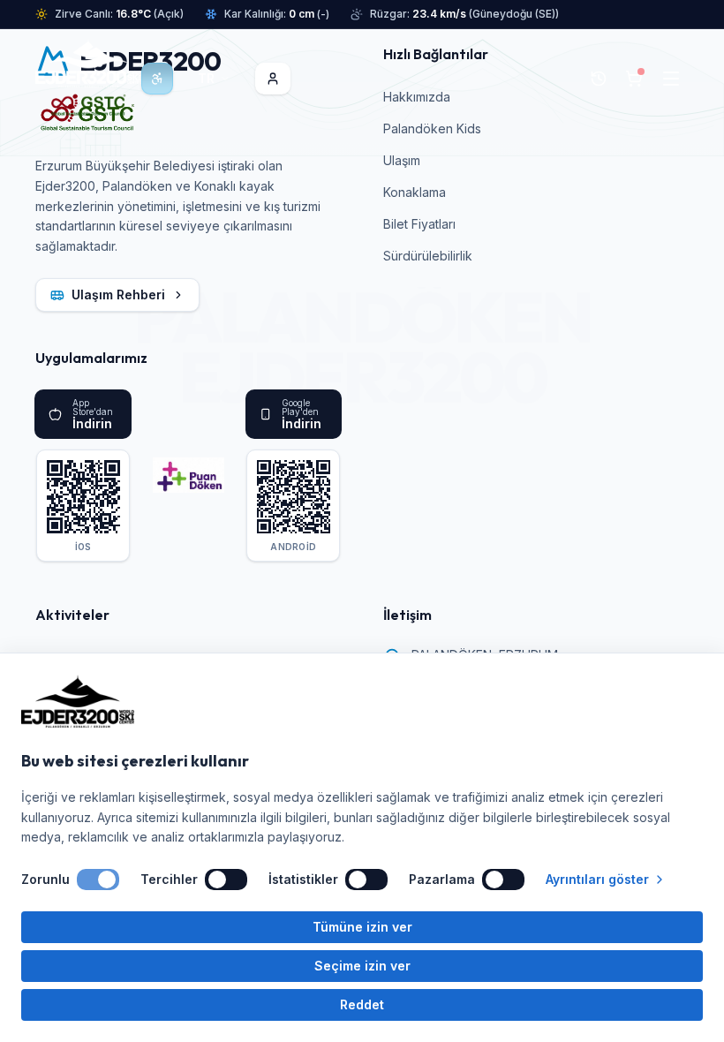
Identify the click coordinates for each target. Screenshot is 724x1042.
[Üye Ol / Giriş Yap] (272, 78)
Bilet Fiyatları (419, 223)
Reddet (362, 1004)
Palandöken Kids (432, 128)
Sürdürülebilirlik (427, 255)
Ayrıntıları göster (597, 879)
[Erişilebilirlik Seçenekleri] (157, 78)
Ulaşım (401, 160)
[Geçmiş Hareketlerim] (599, 78)
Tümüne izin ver (362, 926)
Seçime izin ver (362, 965)
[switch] (98, 879)
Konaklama (414, 192)
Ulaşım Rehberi (118, 294)
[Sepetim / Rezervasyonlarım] (634, 78)
